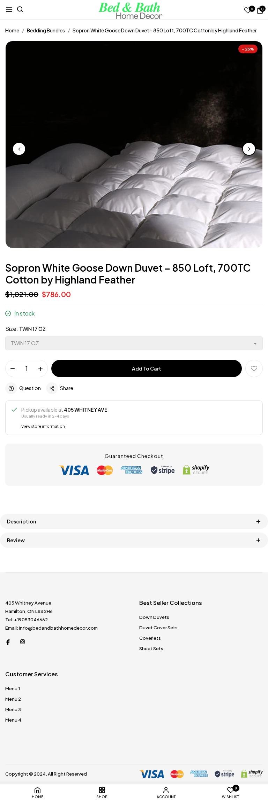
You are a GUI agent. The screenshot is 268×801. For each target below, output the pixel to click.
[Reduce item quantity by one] (13, 369)
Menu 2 (13, 699)
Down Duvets (154, 617)
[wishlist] (247, 11)
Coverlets (150, 638)
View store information (43, 426)
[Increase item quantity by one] (40, 369)
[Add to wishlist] (254, 368)
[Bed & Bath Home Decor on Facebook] (8, 641)
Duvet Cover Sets (158, 627)
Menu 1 (12, 688)
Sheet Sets (151, 648)
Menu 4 (13, 720)
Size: (25, 328)
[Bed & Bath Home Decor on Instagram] (22, 641)
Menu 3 (13, 709)
